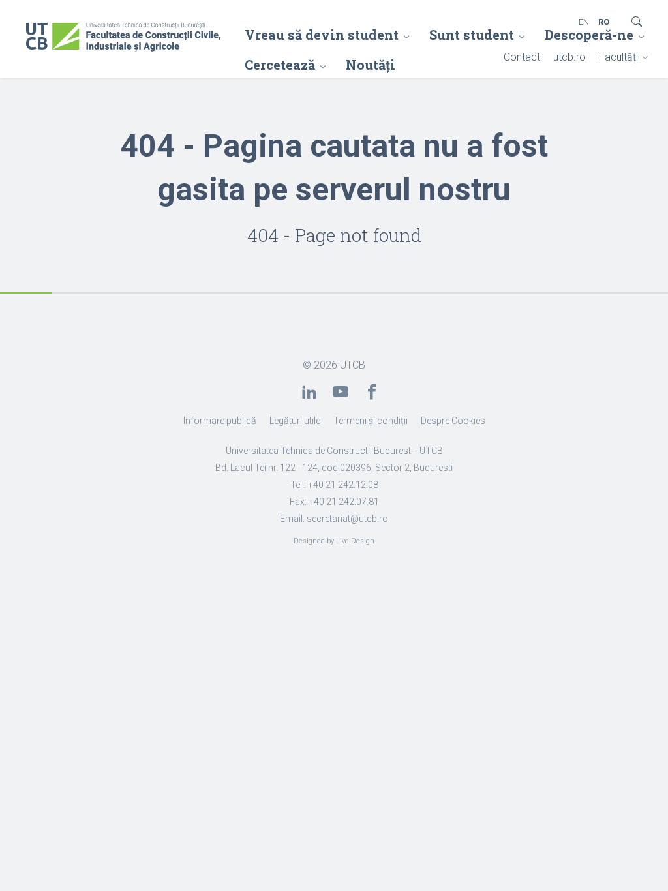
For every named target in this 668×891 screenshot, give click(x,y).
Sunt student (471, 34)
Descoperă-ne (589, 34)
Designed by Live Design (334, 541)
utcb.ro (569, 57)
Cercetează (280, 64)
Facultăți (618, 57)
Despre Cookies (453, 420)
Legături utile (294, 420)
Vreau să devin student (322, 34)
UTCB (352, 365)
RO (603, 22)
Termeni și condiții (370, 420)
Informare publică (219, 420)
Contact (522, 57)
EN (584, 22)
